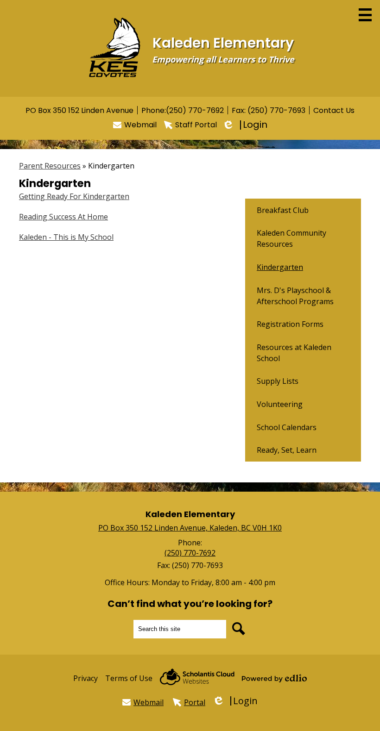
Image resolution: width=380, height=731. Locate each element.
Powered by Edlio (274, 678)
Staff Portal (196, 124)
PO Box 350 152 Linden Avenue (79, 110)
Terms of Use (128, 678)
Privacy (85, 678)
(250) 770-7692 (195, 110)
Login (245, 125)
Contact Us (334, 110)
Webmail (140, 124)
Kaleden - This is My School (66, 237)
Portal (194, 702)
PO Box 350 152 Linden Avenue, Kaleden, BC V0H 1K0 (190, 528)
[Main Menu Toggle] (365, 15)
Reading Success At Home (63, 217)
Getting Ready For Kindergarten (74, 196)
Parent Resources (50, 166)
